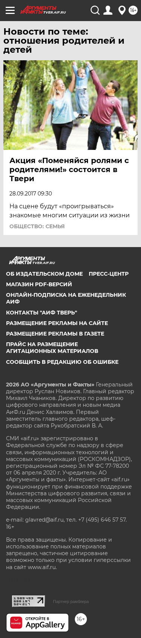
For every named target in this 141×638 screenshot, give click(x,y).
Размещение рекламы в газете (55, 333)
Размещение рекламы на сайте (57, 323)
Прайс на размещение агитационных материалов (52, 347)
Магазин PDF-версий (39, 284)
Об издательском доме (44, 273)
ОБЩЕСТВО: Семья (37, 226)
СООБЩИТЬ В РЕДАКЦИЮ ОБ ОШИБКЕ (62, 362)
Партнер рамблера (71, 601)
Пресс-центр (109, 273)
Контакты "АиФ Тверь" (41, 312)
